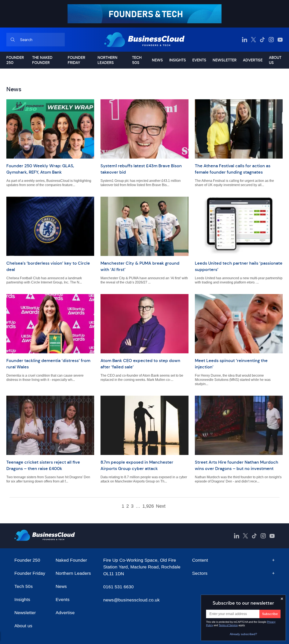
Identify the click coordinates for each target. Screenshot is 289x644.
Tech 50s (137, 60)
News (157, 60)
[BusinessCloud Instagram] (271, 39)
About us (275, 60)
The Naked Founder (42, 60)
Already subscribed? (243, 634)
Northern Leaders (107, 60)
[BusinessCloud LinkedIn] (244, 39)
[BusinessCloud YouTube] (280, 39)
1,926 (148, 506)
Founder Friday (76, 60)
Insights (177, 60)
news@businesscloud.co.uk (131, 599)
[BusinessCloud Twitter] (253, 39)
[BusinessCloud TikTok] (262, 39)
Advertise (253, 60)
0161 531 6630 (118, 586)
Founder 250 (15, 60)
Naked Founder (71, 560)
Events (199, 60)
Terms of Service (228, 625)
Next (160, 506)
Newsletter (225, 60)
